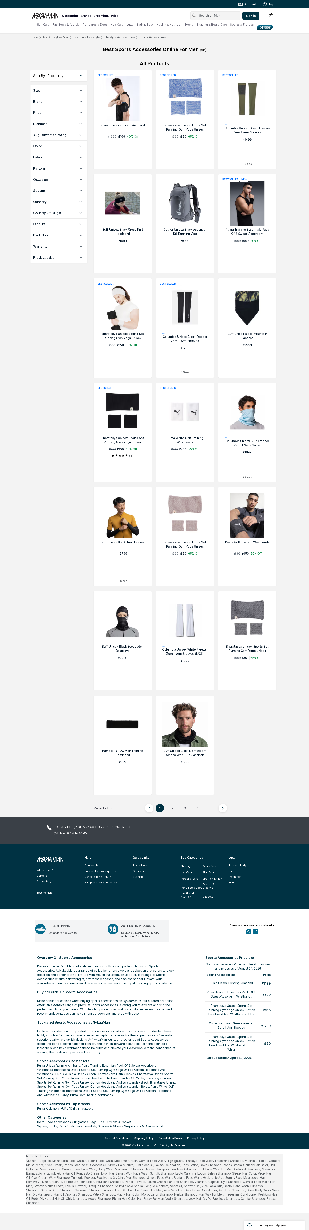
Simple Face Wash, (160, 1177)
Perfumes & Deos (95, 24)
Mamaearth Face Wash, (68, 1161)
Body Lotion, (190, 1165)
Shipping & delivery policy (101, 882)
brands (86, 15)
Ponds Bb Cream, (88, 1173)
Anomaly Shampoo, (78, 1194)
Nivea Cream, (54, 1165)
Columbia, (53, 1108)
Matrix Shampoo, (157, 1169)
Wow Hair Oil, (198, 1198)
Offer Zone (139, 871)
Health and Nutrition (187, 895)
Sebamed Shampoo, (89, 1190)
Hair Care (117, 24)
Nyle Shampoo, (231, 1182)
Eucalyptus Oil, (107, 1177)
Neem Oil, (176, 1186)
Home (189, 24)
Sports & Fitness (242, 24)
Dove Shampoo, (211, 1165)
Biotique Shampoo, (101, 1186)
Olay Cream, (39, 1177)
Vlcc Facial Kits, (212, 1186)
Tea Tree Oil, (179, 1169)
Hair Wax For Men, (211, 1194)
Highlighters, (175, 1161)
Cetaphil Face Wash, (99, 1161)
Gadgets (207, 896)
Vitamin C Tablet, (256, 1161)
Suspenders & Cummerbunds (144, 1126)
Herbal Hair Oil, (55, 1198)
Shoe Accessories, (58, 1122)
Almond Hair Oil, (115, 1190)
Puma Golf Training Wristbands (91, 1095)
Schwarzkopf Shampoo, (57, 1190)
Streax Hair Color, (244, 1173)
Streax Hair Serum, (121, 1165)
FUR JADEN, (69, 1108)
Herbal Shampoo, (186, 1194)
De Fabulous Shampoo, (224, 1198)
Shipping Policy (143, 1138)
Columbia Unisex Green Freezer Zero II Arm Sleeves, (99, 1074)
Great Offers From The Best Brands (63, 4)
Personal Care (189, 878)
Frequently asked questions (102, 871)
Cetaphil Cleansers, (247, 1169)
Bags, (93, 1122)
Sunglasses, (80, 1122)
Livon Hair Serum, (113, 1173)
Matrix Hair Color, (129, 1194)
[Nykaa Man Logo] (46, 14)
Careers (42, 875)
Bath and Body (237, 865)
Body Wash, (106, 1169)
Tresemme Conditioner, (241, 1194)
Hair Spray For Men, (151, 1198)
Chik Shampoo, (76, 1198)
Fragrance (234, 876)
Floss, (130, 1190)
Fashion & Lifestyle (66, 24)
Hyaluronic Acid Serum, (219, 1177)
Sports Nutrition (212, 878)
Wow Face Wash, (137, 1173)
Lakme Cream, (156, 1182)
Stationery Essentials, (82, 1126)
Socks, (53, 1126)
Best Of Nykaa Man (55, 37)
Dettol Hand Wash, (237, 1186)
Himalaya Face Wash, (199, 1161)
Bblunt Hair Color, (124, 1198)
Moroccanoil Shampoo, (157, 1194)
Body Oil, (37, 1198)
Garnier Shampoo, (253, 1198)
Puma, (41, 1108)
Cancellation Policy (170, 1138)
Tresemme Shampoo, (229, 1161)
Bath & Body (145, 24)
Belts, (41, 1122)
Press (40, 887)
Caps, (63, 1126)
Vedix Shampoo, (176, 1198)
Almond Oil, (197, 1169)
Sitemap (138, 876)
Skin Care (43, 24)
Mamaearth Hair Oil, (51, 1194)
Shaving (185, 866)
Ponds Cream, (232, 1165)
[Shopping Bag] (271, 15)
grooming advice (105, 15)
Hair (231, 871)
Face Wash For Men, (219, 1169)
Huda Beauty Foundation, (77, 1182)
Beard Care (209, 866)
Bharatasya (85, 1108)
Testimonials (44, 892)
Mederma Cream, (126, 1161)
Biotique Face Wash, (188, 1177)
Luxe (130, 24)
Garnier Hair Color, (256, 1165)
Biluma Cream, (49, 1182)
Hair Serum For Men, (149, 1190)
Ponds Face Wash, (76, 1165)
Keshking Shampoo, (232, 1190)
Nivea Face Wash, (85, 1169)
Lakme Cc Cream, (60, 1169)
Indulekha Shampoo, (110, 1182)
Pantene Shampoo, (180, 1182)
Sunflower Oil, (144, 1165)
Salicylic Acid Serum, (129, 1186)
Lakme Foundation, (168, 1165)
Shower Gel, (192, 1186)
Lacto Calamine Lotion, (191, 1173)
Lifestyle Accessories (119, 37)
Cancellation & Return (98, 876)
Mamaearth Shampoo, (130, 1169)
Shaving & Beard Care (212, 24)
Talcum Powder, (76, 1186)
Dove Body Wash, (259, 1190)
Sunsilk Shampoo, (162, 1173)
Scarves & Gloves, (110, 1126)
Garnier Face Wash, (152, 1161)
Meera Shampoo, (99, 1198)
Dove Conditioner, (205, 1190)
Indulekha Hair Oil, (63, 1173)
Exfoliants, (43, 1173)
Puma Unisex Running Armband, (59, 1065)
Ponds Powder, (135, 1182)
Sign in (251, 15)
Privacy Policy (196, 1138)
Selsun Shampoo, (219, 1173)
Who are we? (45, 870)
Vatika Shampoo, (104, 1194)
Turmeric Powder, (83, 1177)
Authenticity (44, 881)
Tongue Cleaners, (156, 1186)
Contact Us (91, 865)
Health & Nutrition (169, 24)
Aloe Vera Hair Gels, (177, 1190)
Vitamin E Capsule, (39, 1161)
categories (70, 15)
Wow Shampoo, (59, 1177)
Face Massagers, (247, 1177)
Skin (231, 882)
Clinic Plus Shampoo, (132, 1177)
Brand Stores (141, 865)
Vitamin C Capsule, (207, 1182)
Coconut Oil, (98, 1165)
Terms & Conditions (117, 1138)
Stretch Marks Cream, (49, 1186)
